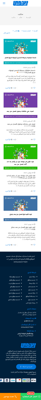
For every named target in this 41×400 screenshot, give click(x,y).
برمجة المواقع (32, 353)
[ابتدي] (20, 3)
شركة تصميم (31, 293)
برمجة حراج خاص (30, 303)
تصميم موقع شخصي (14, 300)
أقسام (35, 31)
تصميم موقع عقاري (14, 280)
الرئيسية (28, 17)
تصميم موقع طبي (15, 286)
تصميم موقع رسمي (14, 296)
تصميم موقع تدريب (14, 283)
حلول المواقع (16, 353)
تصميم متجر (31, 286)
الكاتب (16, 31)
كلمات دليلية (27, 31)
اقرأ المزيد (8, 88)
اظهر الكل (6, 33)
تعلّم (20, 17)
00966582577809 (27, 327)
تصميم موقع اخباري (14, 293)
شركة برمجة (32, 283)
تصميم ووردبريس (15, 290)
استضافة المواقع (30, 296)
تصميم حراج (32, 290)
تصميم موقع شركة (15, 277)
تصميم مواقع (31, 280)
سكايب (13, 17)
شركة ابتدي (32, 277)
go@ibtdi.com (28, 321)
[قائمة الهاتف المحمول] (4, 3)
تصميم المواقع (13, 351)
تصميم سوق (31, 300)
